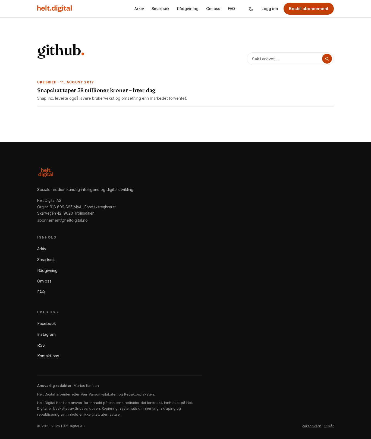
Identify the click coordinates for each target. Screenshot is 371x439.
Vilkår (329, 426)
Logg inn (270, 8)
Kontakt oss (48, 355)
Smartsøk (160, 8)
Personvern (311, 426)
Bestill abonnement (308, 8)
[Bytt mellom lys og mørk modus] (251, 9)
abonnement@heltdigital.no (62, 220)
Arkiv (139, 8)
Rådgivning (188, 8)
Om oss (213, 8)
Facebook (46, 323)
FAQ (231, 8)
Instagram (46, 334)
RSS (41, 345)
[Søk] (327, 59)
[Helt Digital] (54, 8)
